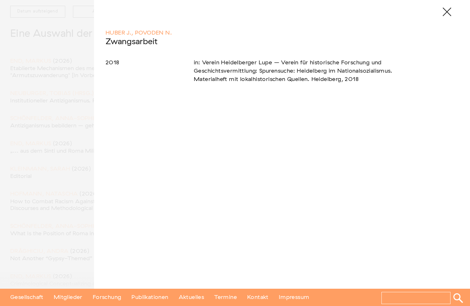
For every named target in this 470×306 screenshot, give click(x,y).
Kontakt (258, 297)
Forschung (107, 297)
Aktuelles (191, 297)
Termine (225, 297)
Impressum (294, 297)
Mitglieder (68, 297)
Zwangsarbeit (131, 42)
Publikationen (149, 297)
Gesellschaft (26, 297)
